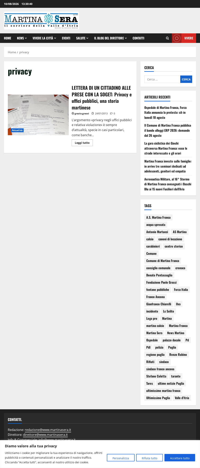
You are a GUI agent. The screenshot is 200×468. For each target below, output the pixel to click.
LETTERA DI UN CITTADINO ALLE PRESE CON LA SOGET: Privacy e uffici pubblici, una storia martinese (38, 115)
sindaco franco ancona (160, 369)
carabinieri (153, 246)
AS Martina (180, 231)
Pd (187, 340)
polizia (159, 347)
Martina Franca (178, 325)
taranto (175, 376)
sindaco (164, 361)
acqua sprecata (155, 224)
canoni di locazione (170, 239)
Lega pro (151, 318)
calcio (150, 239)
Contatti (138, 38)
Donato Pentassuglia (159, 275)
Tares (149, 383)
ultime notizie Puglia (171, 383)
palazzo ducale (172, 340)
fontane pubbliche (157, 289)
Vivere (188, 38)
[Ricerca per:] (162, 79)
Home (7, 38)
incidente (152, 311)
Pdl (148, 347)
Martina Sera (154, 332)
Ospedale (152, 340)
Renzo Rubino (178, 354)
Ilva (178, 304)
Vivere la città (43, 38)
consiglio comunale (158, 268)
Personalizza (120, 458)
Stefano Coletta (156, 376)
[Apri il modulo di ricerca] (167, 38)
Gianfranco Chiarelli (158, 304)
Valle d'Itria (182, 397)
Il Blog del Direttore (109, 38)
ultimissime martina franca (163, 390)
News (20, 38)
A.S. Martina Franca (158, 217)
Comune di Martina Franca (162, 260)
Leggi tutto (84, 142)
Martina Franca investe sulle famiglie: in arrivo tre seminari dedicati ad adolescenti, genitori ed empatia (168, 166)
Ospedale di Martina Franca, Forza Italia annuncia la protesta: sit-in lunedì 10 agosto (165, 112)
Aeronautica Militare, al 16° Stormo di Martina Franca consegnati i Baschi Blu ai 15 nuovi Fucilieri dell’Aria (167, 184)
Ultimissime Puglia (158, 397)
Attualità (17, 130)
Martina (167, 318)
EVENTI (66, 38)
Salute (80, 38)
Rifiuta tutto (149, 458)
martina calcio (155, 325)
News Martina (175, 332)
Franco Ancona (155, 296)
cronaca (180, 268)
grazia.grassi (82, 113)
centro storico (174, 246)
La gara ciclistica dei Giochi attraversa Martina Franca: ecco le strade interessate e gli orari (165, 148)
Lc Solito (168, 311)
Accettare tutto (179, 458)
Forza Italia (181, 289)
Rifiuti (150, 361)
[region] (100, 454)
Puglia (172, 347)
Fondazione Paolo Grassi (161, 282)
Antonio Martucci (157, 231)
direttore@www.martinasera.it (45, 434)
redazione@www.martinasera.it (48, 430)
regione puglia (155, 354)
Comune (151, 253)
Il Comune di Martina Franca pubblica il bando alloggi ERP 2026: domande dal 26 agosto (167, 130)
